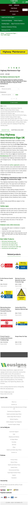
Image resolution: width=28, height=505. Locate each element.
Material (2, 86)
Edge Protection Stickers (18, 23)
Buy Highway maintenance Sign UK (13, 108)
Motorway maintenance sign (9, 241)
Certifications (14, 11)
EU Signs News (14, 439)
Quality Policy (14, 467)
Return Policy (14, 462)
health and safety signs (17, 111)
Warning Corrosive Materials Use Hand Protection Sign (20, 280)
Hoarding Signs (5, 23)
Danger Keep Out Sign (21, 336)
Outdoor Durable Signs (6, 117)
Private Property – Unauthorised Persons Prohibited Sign (6, 338)
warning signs (4, 125)
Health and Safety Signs (7, 17)
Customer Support (14, 431)
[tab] (5, 130)
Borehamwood (4, 156)
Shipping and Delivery (14, 437)
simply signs (22, 122)
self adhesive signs (14, 120)
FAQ (14, 434)
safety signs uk (5, 120)
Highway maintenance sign (8, 113)
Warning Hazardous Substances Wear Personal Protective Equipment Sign (5, 310)
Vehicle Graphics (18, 20)
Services (16, 5)
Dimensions (3, 92)
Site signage (13, 123)
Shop (14, 447)
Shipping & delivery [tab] (17, 130)
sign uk (2, 122)
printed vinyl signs (5, 118)
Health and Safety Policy (14, 464)
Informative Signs (21, 115)
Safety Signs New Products (14, 416)
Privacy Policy (14, 459)
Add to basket (15, 102)
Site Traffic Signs (5, 35)
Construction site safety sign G (9, 248)
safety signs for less (16, 118)
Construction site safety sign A (9, 243)
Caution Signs (4, 110)
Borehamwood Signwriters (14, 411)
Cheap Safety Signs (13, 110)
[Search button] (26, 10)
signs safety (15, 122)
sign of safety (24, 120)
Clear (16, 94)
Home (10, 5)
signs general (8, 122)
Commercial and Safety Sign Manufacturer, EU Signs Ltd (14, 408)
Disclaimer (14, 478)
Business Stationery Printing (8, 27)
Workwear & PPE (5, 30)
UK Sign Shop (20, 123)
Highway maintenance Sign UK (8, 115)
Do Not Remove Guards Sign (6, 279)
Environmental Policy (14, 470)
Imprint (14, 475)
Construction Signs (11, 33)
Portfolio (14, 8)
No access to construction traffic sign (11, 246)
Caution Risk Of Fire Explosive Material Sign (21, 308)
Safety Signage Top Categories (14, 422)
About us (14, 402)
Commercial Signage (6, 20)
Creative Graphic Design (14, 424)
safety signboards (14, 165)
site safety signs (5, 123)
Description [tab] (5, 130)
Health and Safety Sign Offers (14, 414)
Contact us (14, 404)
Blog (14, 14)
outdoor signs (16, 117)
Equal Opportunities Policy (14, 472)
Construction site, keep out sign (10, 245)
